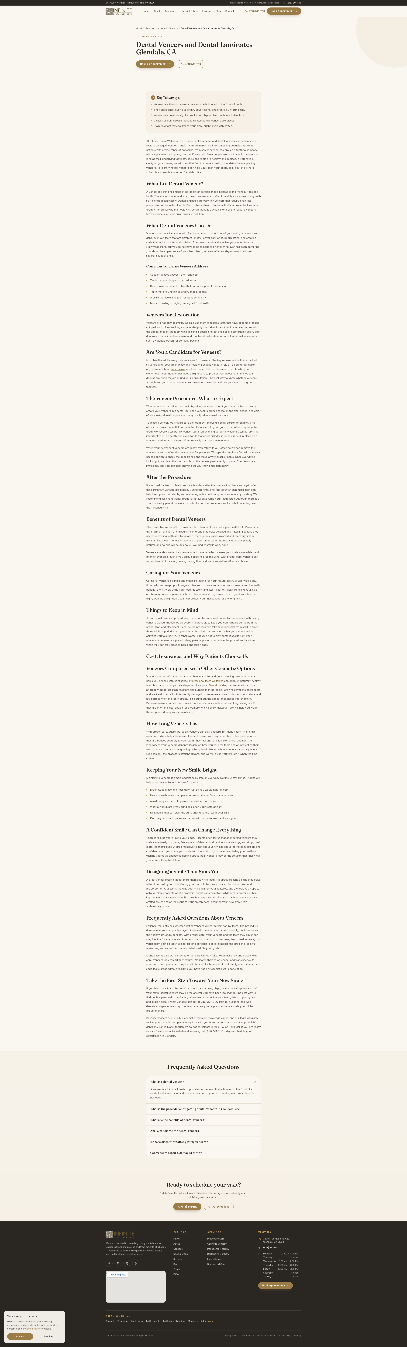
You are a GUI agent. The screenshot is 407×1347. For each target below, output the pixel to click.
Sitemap (297, 1335)
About (157, 11)
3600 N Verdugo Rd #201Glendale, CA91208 (276, 1240)
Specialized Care (216, 1264)
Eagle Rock (137, 1321)
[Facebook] (109, 1263)
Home (146, 11)
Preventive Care (215, 1238)
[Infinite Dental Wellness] (119, 11)
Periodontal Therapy (218, 1248)
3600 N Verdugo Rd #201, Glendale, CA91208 (132, 3)
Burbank (110, 1321)
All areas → (207, 1321)
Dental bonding (218, 685)
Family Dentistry (215, 1259)
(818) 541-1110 (294, 3)
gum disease (178, 369)
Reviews (206, 11)
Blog (218, 11)
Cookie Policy (247, 1335)
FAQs (176, 1274)
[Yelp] (135, 1263)
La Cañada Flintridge (174, 1321)
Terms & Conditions (266, 1335)
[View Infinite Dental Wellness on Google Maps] (136, 1287)
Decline (48, 1336)
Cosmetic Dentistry (168, 28)
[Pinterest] (117, 1263)
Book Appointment (282, 11)
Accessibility (284, 1335)
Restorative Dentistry (218, 1254)
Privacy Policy (231, 1335)
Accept (20, 1336)
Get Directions (220, 1206)
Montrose (193, 1321)
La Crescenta (153, 1321)
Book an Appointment (153, 64)
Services (169, 11)
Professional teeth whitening (206, 680)
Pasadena (122, 1321)
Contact (229, 11)
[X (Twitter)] (126, 1263)
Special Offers (190, 11)
